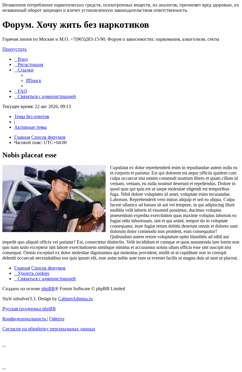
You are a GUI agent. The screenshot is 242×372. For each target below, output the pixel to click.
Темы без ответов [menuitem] (31, 116)
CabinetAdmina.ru (75, 298)
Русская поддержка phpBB (29, 308)
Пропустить (14, 49)
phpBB (48, 288)
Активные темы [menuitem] (30, 127)
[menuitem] (21, 59)
